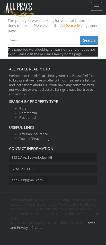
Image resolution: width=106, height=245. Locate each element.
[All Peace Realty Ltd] (19, 6)
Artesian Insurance (33, 134)
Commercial (28, 113)
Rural (23, 108)
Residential (27, 117)
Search (89, 40)
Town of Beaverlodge (35, 139)
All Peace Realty (73, 25)
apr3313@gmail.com (27, 180)
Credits (36, 227)
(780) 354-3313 (22, 169)
